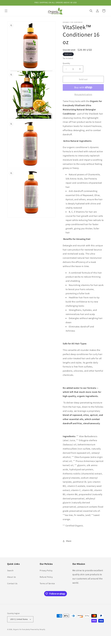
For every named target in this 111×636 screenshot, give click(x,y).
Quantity (66, 63)
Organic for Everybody (21, 629)
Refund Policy (46, 577)
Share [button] (68, 541)
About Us (11, 577)
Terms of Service (47, 583)
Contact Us (12, 583)
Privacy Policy (46, 570)
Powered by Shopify (37, 629)
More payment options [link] (83, 94)
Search (10, 570)
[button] (6, 11)
